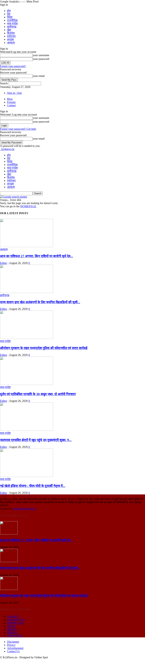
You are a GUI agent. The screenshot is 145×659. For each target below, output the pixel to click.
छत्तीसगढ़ (11, 26)
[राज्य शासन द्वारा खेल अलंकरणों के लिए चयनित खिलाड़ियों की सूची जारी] (26, 292)
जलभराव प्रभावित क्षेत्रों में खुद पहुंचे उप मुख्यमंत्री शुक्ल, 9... (36, 440)
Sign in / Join (14, 92)
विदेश (9, 17)
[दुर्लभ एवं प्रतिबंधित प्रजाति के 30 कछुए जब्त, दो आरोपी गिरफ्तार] (26, 383)
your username (41, 55)
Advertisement (15, 648)
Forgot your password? (13, 66)
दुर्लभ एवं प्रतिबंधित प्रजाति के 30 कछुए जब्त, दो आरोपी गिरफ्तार (38, 394)
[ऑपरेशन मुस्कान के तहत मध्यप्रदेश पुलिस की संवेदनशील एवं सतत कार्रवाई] (26, 337)
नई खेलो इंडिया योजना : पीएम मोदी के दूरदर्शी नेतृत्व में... (32, 486)
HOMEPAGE (28, 206)
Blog (10, 98)
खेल (9, 29)
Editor (3, 262)
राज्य (13, 616)
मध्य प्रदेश (12, 23)
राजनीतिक (12, 20)
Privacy (11, 644)
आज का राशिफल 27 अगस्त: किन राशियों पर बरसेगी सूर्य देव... (36, 256)
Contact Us (13, 651)
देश (8, 13)
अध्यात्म (11, 42)
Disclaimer (13, 641)
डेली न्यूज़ (14, 635)
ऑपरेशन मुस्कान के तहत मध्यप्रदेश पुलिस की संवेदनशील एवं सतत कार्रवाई (43, 348)
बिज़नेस (11, 33)
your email (39, 75)
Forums (11, 102)
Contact (11, 105)
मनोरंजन (11, 36)
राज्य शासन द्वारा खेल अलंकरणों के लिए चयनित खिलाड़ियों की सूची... (40, 302)
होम (9, 10)
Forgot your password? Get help (18, 128)
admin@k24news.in (24, 508)
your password (41, 58)
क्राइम (10, 39)
